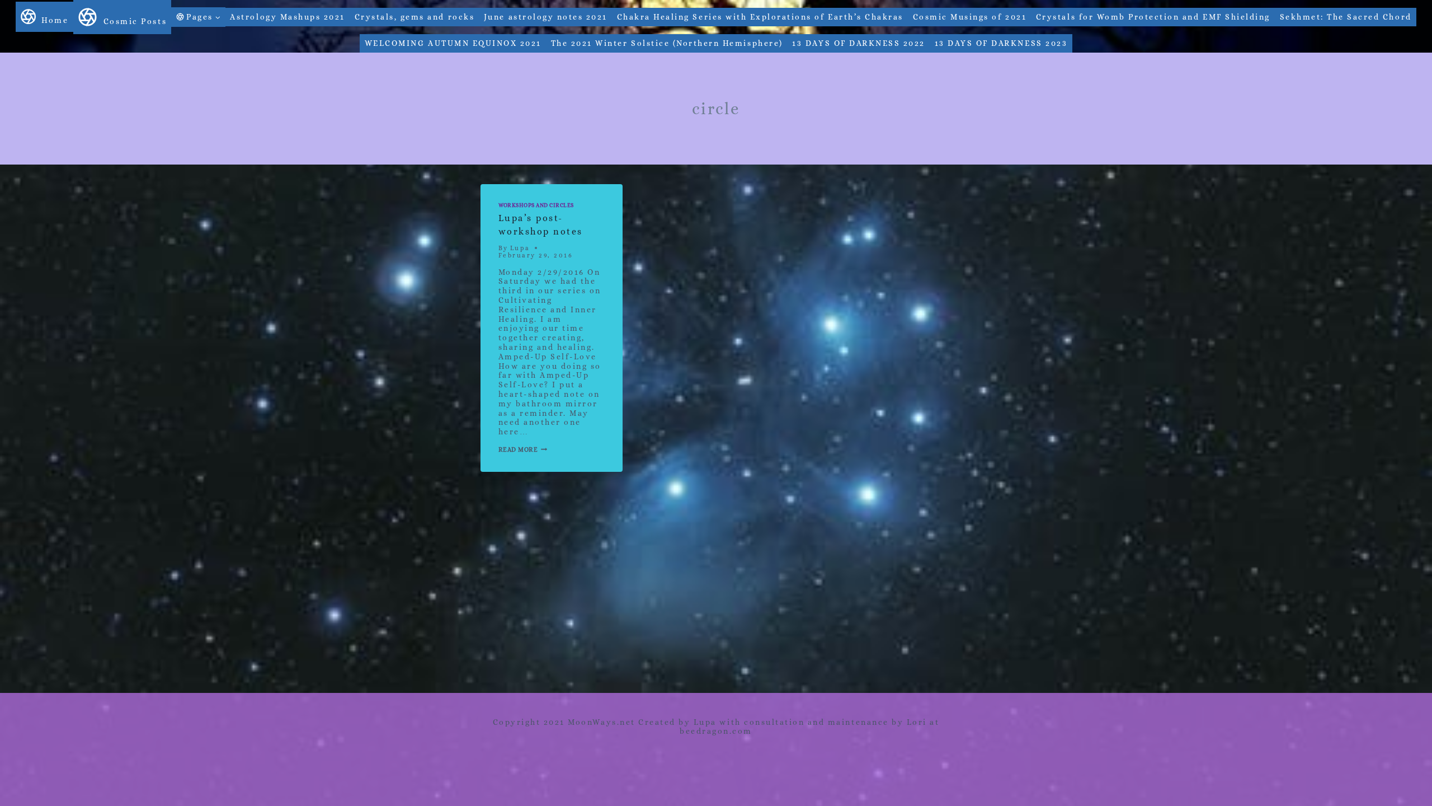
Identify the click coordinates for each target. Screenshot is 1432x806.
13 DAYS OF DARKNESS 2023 (1001, 43)
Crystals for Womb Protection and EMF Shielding (1153, 16)
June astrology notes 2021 (545, 16)
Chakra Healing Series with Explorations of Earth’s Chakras (760, 16)
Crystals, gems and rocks (414, 16)
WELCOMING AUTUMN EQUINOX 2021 (453, 43)
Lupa (520, 248)
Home (54, 20)
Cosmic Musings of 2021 (969, 16)
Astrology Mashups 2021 (287, 16)
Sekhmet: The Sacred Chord (1346, 16)
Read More (523, 449)
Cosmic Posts (135, 21)
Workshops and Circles (536, 205)
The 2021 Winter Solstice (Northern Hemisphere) (667, 43)
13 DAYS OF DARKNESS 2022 (858, 43)
